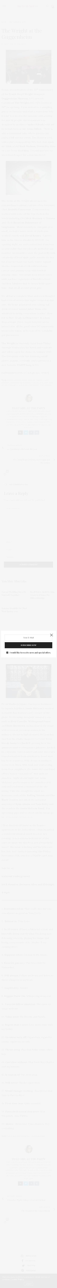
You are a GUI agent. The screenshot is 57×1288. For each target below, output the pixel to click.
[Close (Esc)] (51, 635)
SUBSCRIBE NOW (28, 645)
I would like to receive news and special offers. (30, 653)
